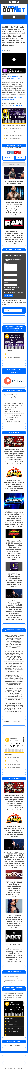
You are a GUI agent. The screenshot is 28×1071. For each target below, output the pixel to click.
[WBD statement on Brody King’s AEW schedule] (14, 177)
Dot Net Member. (18, 105)
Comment (6, 263)
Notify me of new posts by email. (15, 292)
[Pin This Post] (16, 152)
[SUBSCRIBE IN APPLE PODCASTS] (14, 72)
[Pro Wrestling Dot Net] (14, 9)
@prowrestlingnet (13, 76)
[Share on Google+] (19, 152)
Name (5, 273)
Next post (20, 157)
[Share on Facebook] (8, 152)
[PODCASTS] (18, 2)
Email (5, 278)
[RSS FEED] (15, 2)
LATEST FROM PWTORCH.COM (14, 630)
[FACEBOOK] (13, 2)
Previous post (7, 158)
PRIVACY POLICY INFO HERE (14, 148)
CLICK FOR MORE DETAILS (13, 415)
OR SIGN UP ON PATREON (12, 421)
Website (6, 282)
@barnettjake (15, 78)
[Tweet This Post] (12, 152)
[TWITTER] (10, 2)
